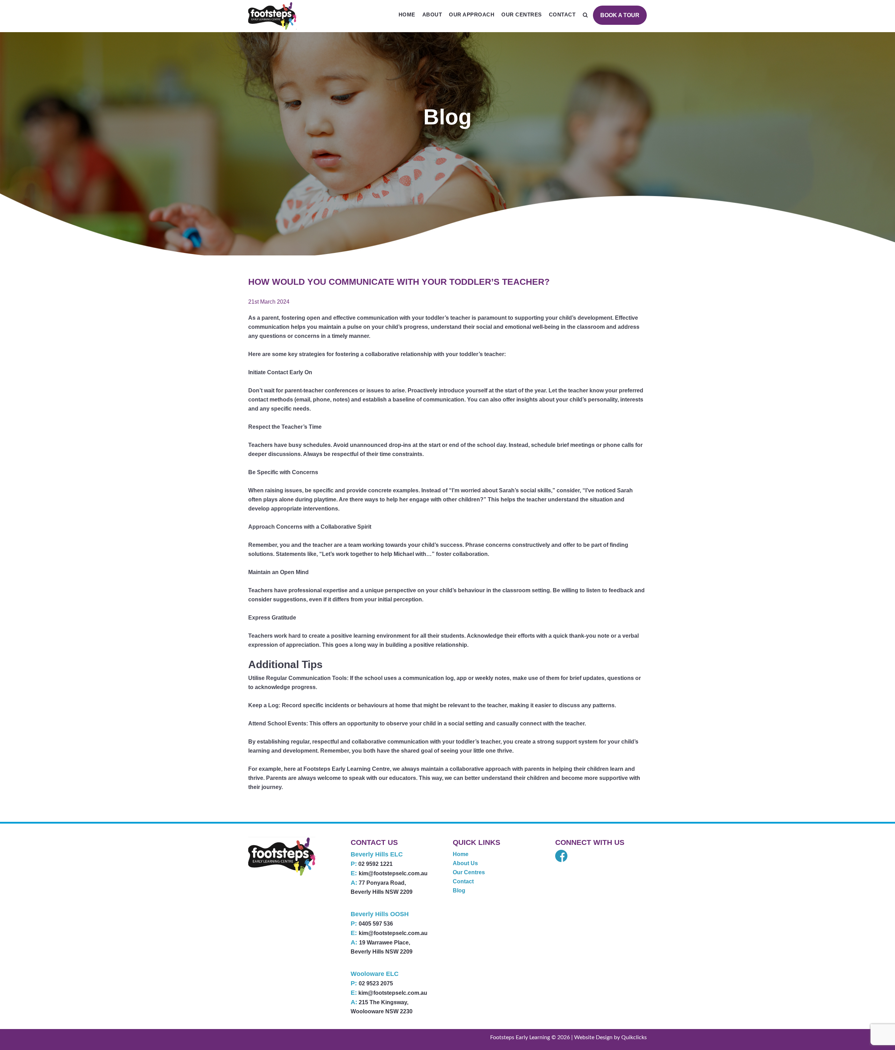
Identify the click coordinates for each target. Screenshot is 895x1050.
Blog (459, 890)
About (432, 14)
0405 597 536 (376, 924)
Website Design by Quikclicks (610, 1037)
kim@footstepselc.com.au (393, 873)
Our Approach (471, 14)
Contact (562, 14)
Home (407, 14)
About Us (465, 863)
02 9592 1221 (375, 864)
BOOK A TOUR (619, 15)
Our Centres (521, 14)
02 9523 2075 (376, 983)
